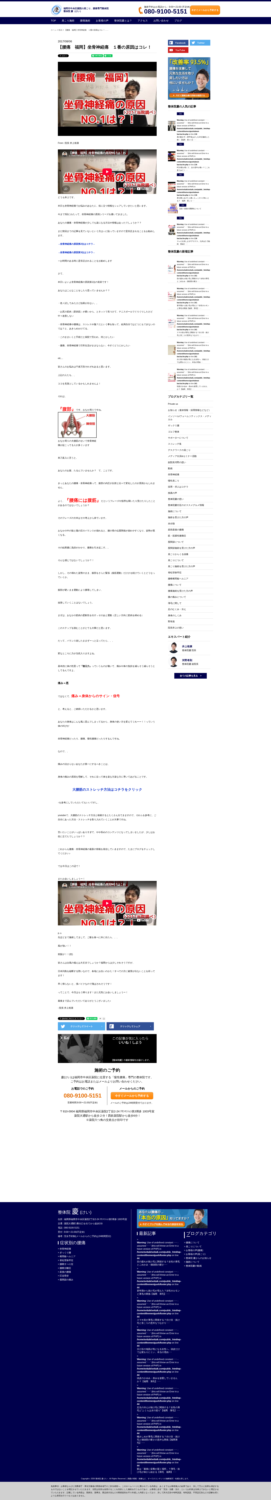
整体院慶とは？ (123, 20)
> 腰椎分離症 (64, 1268)
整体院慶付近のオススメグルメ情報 (186, 505)
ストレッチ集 (175, 444)
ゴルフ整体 (173, 432)
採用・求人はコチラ (178, 487)
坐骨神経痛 (173, 474)
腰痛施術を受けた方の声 (180, 591)
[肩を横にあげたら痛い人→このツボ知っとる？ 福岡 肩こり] (171, 187)
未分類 (171, 523)
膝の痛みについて (177, 597)
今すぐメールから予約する (132, 1095)
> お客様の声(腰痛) (193, 1250)
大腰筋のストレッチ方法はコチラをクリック (107, 789)
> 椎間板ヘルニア (67, 1256)
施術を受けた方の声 (178, 517)
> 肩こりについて (193, 1246)
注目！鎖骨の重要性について (190, 209)
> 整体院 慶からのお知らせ (197, 1258)
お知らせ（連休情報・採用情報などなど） (189, 410)
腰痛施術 (85, 20)
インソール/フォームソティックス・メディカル (189, 418)
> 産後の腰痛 (64, 1272)
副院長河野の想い (177, 462)
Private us (173, 404)
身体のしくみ (175, 615)
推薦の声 (172, 493)
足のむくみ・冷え (177, 609)
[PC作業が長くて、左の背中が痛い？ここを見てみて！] (171, 156)
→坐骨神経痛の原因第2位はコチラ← (76, 244)
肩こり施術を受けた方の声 (181, 566)
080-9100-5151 (165, 11)
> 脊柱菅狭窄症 (65, 1260)
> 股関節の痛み (65, 1279)
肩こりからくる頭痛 (178, 554)
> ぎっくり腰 (64, 1252)
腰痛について (175, 585)
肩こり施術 (68, 20)
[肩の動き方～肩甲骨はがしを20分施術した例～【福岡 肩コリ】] (171, 126)
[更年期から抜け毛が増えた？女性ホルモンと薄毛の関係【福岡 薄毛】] (171, 296)
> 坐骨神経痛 (64, 1249)
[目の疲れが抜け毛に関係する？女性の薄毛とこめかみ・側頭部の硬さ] (171, 269)
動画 (170, 468)
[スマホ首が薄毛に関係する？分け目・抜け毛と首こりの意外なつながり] (171, 323)
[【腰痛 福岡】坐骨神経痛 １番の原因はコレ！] (81, 1029)
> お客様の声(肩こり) (194, 1254)
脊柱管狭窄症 (175, 572)
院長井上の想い (176, 628)
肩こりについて (176, 560)
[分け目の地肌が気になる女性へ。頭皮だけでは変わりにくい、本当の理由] (171, 350)
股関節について (176, 542)
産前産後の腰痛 (176, 529)
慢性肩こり (173, 480)
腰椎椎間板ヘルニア (178, 578)
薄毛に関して (175, 603)
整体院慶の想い (176, 499)
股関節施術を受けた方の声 (181, 548)
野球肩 (171, 621)
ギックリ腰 (173, 425)
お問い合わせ (161, 20)
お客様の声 (102, 20)
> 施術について (191, 1262)
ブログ (178, 20)
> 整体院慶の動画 (193, 1266)
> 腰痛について (191, 1242)
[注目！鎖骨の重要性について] (173, 208)
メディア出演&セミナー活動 (182, 456)
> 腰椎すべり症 (65, 1264)
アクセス (143, 20)
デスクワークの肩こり (179, 450)
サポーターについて (178, 438)
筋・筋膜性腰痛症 (177, 536)
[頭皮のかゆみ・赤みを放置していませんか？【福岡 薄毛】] (171, 377)
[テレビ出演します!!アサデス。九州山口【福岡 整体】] (171, 230)
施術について (175, 511)
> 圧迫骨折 (63, 1276)
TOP (53, 20)
